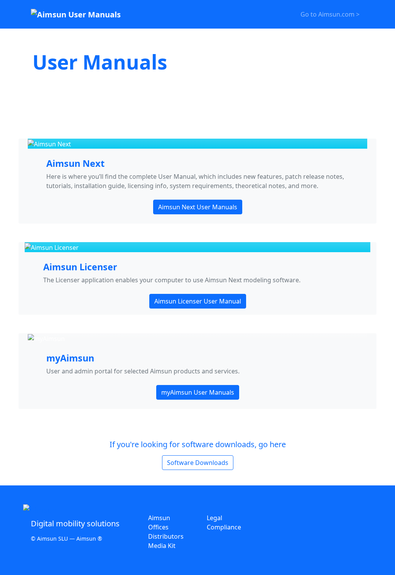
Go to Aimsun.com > (330, 14)
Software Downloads (197, 462)
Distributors (166, 536)
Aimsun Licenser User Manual (197, 301)
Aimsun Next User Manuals (197, 207)
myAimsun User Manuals (197, 392)
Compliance (224, 527)
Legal (214, 518)
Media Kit (162, 545)
